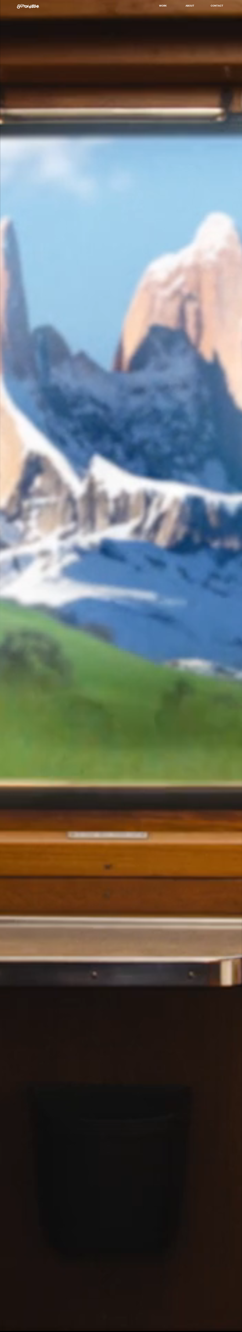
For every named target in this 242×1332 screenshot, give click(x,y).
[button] (237, 1328)
